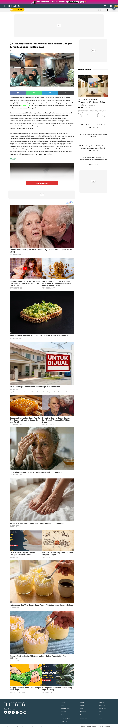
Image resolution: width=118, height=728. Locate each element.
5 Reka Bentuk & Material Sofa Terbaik (93, 125)
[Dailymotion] (107, 10)
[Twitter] (101, 10)
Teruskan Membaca (41, 183)
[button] (105, 6)
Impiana (12, 40)
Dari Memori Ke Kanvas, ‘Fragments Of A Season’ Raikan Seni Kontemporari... (91, 102)
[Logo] (12, 6)
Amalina (13, 50)
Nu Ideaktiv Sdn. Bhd (94, 726)
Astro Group (108, 726)
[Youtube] (105, 10)
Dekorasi (18, 40)
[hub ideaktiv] (110, 5)
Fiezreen (80, 107)
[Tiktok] (103, 10)
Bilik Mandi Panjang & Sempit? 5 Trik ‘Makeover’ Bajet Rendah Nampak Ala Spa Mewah (93, 159)
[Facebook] (97, 10)
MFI (90, 127)
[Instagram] (99, 10)
